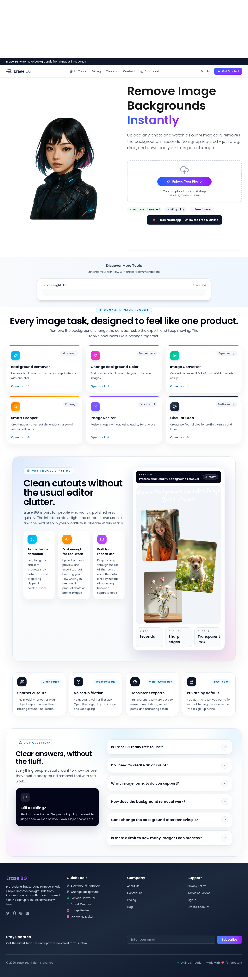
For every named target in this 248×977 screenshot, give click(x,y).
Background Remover (85, 886)
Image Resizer (80, 910)
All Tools (80, 71)
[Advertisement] (124, 29)
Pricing (96, 71)
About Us (133, 886)
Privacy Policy (197, 886)
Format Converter (83, 898)
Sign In (205, 71)
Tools (110, 71)
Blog (130, 907)
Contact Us (134, 893)
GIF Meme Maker (82, 917)
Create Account (198, 907)
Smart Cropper (81, 904)
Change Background (85, 892)
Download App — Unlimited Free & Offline (189, 220)
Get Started (230, 71)
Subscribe (229, 939)
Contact (129, 71)
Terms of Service (199, 893)
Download (152, 71)
